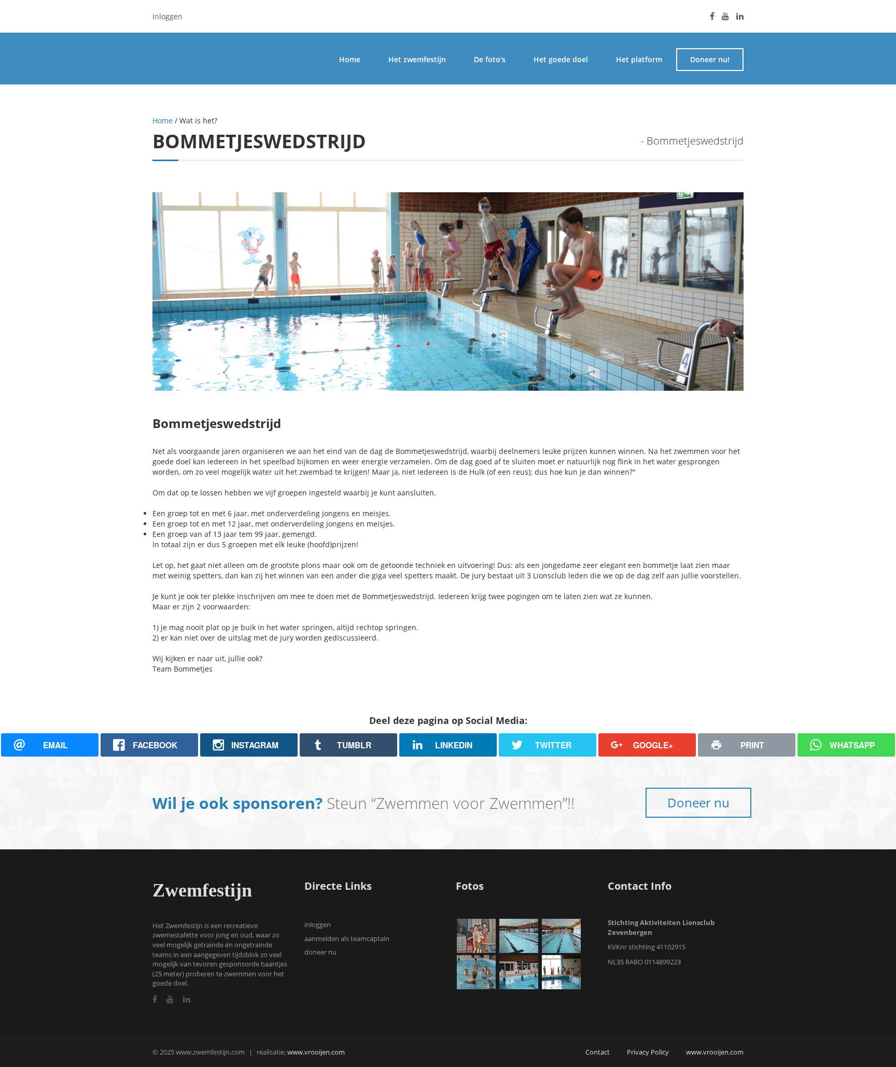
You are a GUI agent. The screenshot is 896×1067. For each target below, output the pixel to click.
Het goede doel (561, 59)
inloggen (167, 16)
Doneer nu (698, 802)
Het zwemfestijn (417, 59)
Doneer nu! (710, 59)
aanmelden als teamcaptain (346, 938)
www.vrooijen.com (316, 1052)
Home (349, 59)
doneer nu (320, 952)
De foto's (490, 59)
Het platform (639, 59)
